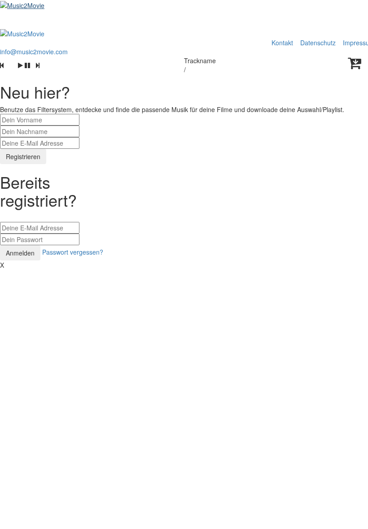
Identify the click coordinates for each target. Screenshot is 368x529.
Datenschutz (318, 42)
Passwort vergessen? (72, 251)
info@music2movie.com (34, 51)
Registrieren (23, 156)
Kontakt (282, 42)
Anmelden (20, 252)
